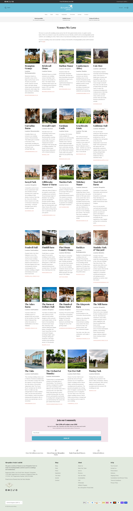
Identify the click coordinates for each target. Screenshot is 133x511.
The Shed (72, 14)
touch (43, 41)
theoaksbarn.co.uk (30, 403)
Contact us (113, 468)
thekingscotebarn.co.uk (83, 338)
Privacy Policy (114, 483)
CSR (79, 480)
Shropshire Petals (12, 506)
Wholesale (81, 483)
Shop (46, 14)
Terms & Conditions (116, 480)
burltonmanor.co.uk (65, 89)
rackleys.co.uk (80, 274)
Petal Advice (114, 470)
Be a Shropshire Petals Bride (85, 487)
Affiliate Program (82, 485)
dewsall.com (45, 154)
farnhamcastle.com (64, 159)
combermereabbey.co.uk (83, 93)
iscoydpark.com (29, 210)
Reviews (80, 473)
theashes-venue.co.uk (31, 328)
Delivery (113, 473)
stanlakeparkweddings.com (101, 282)
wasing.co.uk (92, 390)
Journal (79, 14)
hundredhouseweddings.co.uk (67, 328)
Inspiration (64, 14)
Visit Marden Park (64, 207)
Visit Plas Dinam (63, 276)
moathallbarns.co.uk (99, 225)
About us (80, 466)
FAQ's (57, 14)
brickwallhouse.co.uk (48, 91)
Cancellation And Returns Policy (119, 478)
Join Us (80, 470)
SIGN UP (66, 438)
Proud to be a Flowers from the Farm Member (17, 479)
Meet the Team (82, 468)
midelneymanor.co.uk (82, 220)
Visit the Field (81, 475)
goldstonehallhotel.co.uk (100, 160)
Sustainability (81, 478)
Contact (86, 14)
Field (51, 14)
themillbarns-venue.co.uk (100, 340)
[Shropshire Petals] (66, 8)
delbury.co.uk (46, 344)
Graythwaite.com (81, 154)
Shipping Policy (115, 475)
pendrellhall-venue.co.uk (32, 276)
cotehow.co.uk (97, 103)
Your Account (114, 466)
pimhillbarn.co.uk (47, 272)
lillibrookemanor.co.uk (48, 215)
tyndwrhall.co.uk (73, 403)
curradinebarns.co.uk (31, 151)
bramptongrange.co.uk (31, 95)
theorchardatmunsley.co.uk (54, 404)
